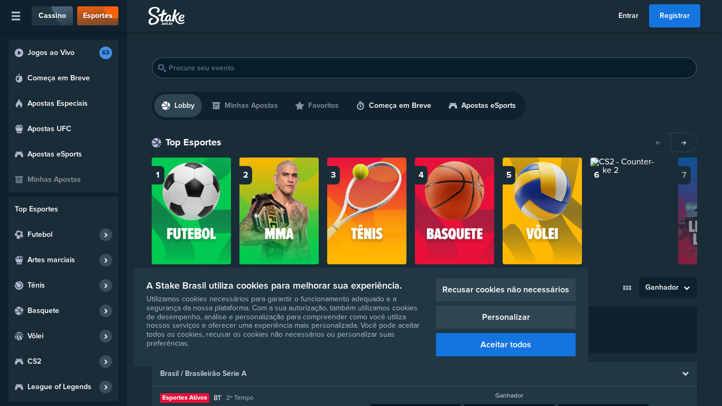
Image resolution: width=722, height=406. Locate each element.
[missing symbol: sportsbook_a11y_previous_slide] (657, 142)
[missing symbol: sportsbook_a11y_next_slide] (684, 142)
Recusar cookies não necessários (505, 289)
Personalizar (506, 317)
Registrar (675, 15)
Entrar (628, 15)
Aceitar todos (505, 344)
